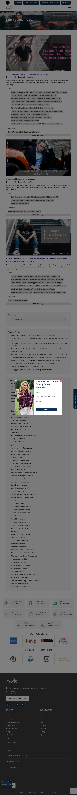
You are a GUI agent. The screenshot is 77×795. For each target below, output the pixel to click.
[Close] (61, 381)
